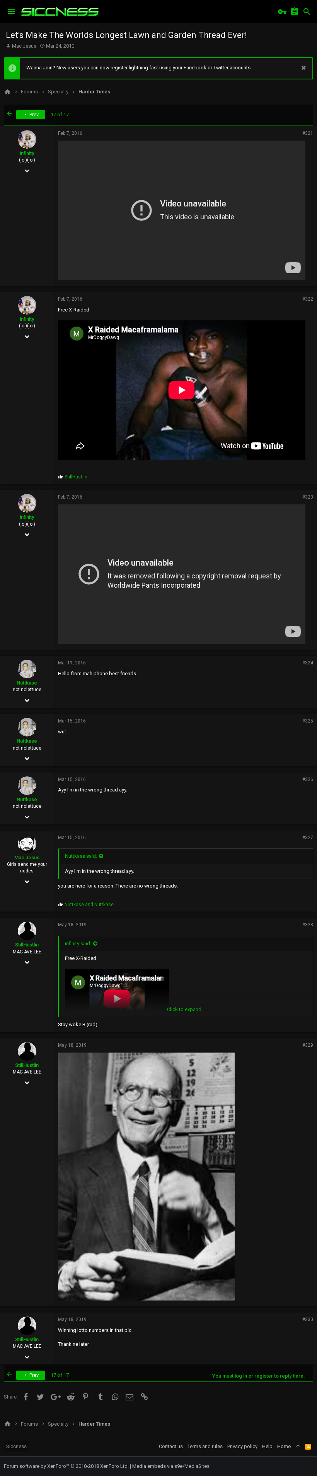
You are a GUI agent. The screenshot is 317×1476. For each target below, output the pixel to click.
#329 (307, 1045)
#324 (307, 663)
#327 (307, 837)
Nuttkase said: (81, 856)
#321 (307, 133)
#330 (307, 1319)
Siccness (16, 1446)
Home (284, 1446)
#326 (307, 779)
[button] (11, 11)
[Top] (298, 1446)
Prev (33, 114)
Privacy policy (242, 1446)
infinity (27, 153)
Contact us (171, 1446)
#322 (307, 299)
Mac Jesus (24, 46)
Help (267, 1446)
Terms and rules (205, 1446)
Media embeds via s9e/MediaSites (171, 1466)
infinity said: (78, 943)
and (89, 904)
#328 (307, 924)
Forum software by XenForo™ (66, 1466)
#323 (307, 497)
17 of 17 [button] (60, 114)
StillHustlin (27, 945)
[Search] (307, 12)
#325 (307, 721)
